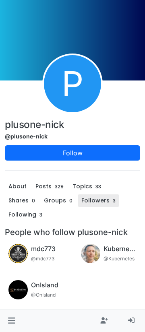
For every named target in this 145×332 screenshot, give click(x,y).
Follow (73, 153)
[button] (11, 321)
